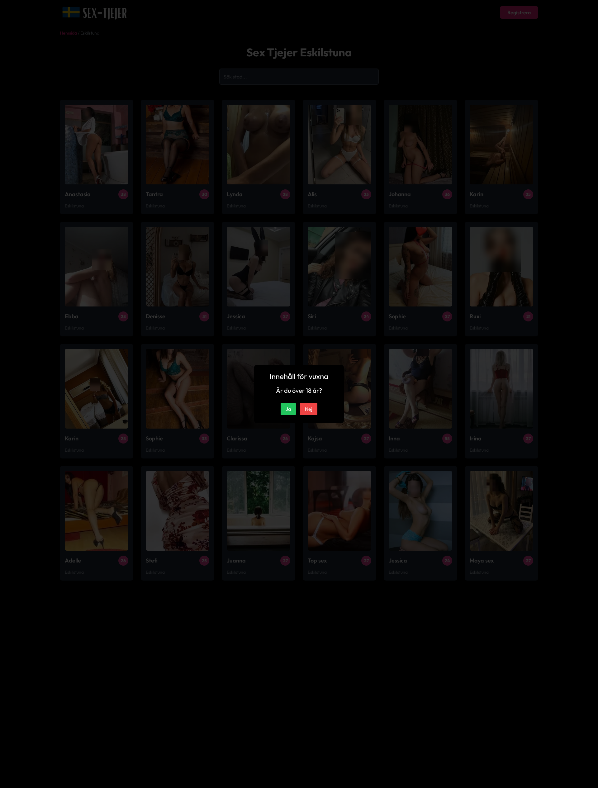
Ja (288, 409)
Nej (308, 409)
